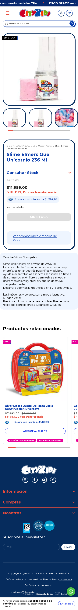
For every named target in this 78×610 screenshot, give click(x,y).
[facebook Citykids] (34, 479)
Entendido (66, 603)
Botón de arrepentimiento (39, 585)
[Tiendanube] (23, 593)
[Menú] (7, 13)
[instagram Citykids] (25, 479)
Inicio (9, 146)
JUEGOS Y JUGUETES (25, 146)
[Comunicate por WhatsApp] (71, 591)
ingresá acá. (65, 579)
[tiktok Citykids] (53, 479)
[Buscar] (71, 23)
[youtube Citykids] (44, 479)
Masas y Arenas (45, 146)
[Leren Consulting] (52, 593)
